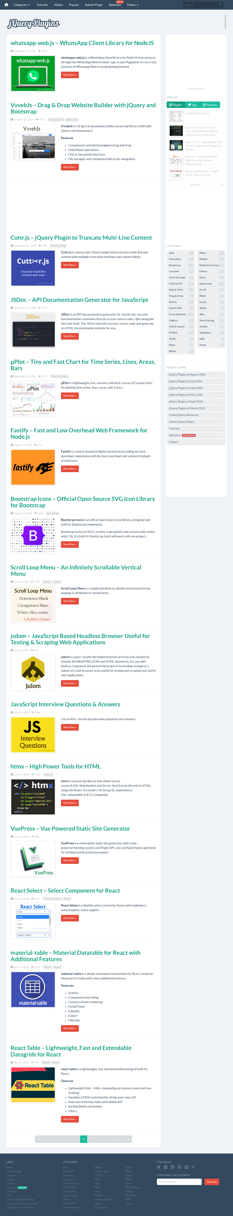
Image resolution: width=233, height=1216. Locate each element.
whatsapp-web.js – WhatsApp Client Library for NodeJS (82, 43)
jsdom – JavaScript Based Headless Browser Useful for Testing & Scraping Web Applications (80, 639)
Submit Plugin (94, 4)
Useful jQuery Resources (184, 415)
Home (9, 1167)
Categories (20, 4)
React (67, 898)
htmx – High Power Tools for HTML (56, 766)
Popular (74, 4)
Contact (174, 441)
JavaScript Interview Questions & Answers (65, 704)
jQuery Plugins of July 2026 (185, 381)
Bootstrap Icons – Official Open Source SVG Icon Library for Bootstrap (83, 501)
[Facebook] (165, 1167)
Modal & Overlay (211, 265)
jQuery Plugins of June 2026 (186, 388)
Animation (181, 259)
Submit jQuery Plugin (181, 421)
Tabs (211, 314)
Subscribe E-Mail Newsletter (22, 1203)
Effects (181, 302)
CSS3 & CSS (181, 283)
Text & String (58, 245)
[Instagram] (172, 1167)
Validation (211, 332)
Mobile (211, 259)
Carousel (181, 271)
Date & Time (181, 289)
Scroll (56, 581)
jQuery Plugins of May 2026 (186, 394)
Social (211, 302)
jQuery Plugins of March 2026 (187, 408)
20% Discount (189, 435)
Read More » (69, 74)
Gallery (181, 320)
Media (181, 351)
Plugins (177, 104)
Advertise (116, 3)
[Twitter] (159, 1167)
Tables (47, 967)
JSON (181, 338)
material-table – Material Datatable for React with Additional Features (76, 955)
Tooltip (211, 326)
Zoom (211, 344)
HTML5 (181, 332)
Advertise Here (196, 88)
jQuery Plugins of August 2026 (187, 374)
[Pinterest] (179, 1167)
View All (195, 184)
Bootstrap (72, 119)
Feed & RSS (181, 308)
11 (121, 1139)
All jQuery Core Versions (20, 1207)
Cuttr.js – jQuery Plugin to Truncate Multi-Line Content (81, 237)
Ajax (181, 252)
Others (48, 774)
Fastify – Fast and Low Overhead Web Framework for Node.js (79, 433)
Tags (194, 104)
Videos (58, 4)
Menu (47, 581)
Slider (211, 295)
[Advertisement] (83, 205)
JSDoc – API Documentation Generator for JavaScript (79, 299)
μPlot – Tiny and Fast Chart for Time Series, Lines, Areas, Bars (83, 364)
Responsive (211, 283)
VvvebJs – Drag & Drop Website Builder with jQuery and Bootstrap (83, 108)
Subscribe (212, 1181)
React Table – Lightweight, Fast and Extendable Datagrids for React (71, 1050)
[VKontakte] (186, 1167)
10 (113, 1139)
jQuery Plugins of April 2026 (186, 401)
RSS (8, 1195)
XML (211, 338)
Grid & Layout (181, 326)
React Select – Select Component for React (65, 890)
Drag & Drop (56, 119)
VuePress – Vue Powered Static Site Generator (70, 828)
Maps (181, 344)
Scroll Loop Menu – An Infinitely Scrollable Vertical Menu (76, 570)
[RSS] (192, 1167)
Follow (131, 4)
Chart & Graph (59, 376)
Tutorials (42, 4)
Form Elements (52, 898)
